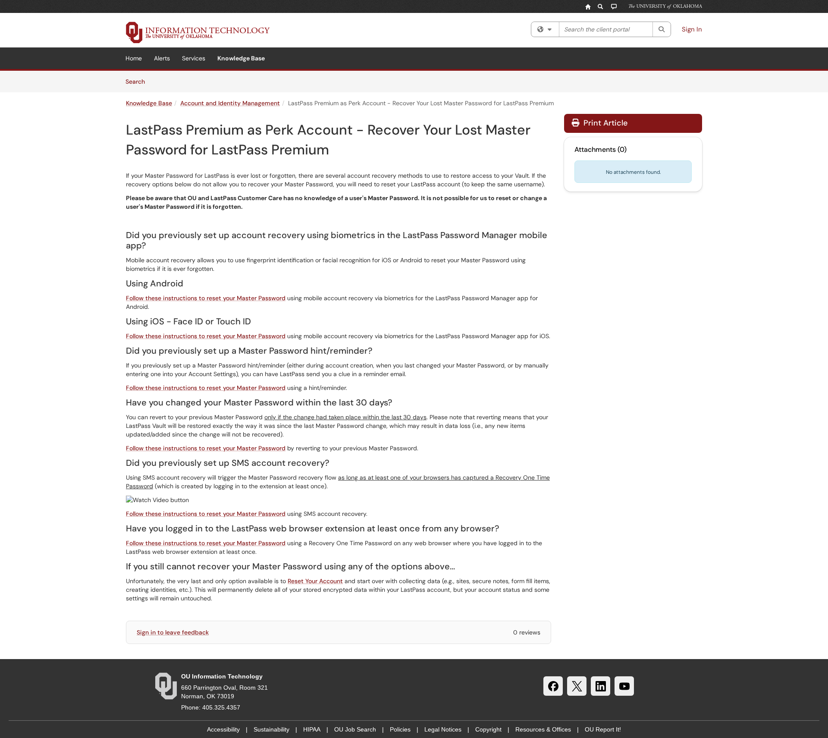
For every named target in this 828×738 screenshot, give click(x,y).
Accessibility (223, 729)
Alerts (162, 58)
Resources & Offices (543, 729)
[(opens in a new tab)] (198, 32)
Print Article (604, 123)
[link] (338, 500)
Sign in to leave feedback (173, 632)
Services (193, 58)
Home (133, 58)
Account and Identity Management (230, 103)
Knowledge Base (241, 58)
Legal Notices (442, 729)
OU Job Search (355, 729)
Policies (400, 729)
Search (138, 81)
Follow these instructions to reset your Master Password (205, 298)
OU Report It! (603, 729)
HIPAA (311, 729)
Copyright (488, 729)
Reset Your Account (315, 581)
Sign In (692, 29)
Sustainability (271, 729)
